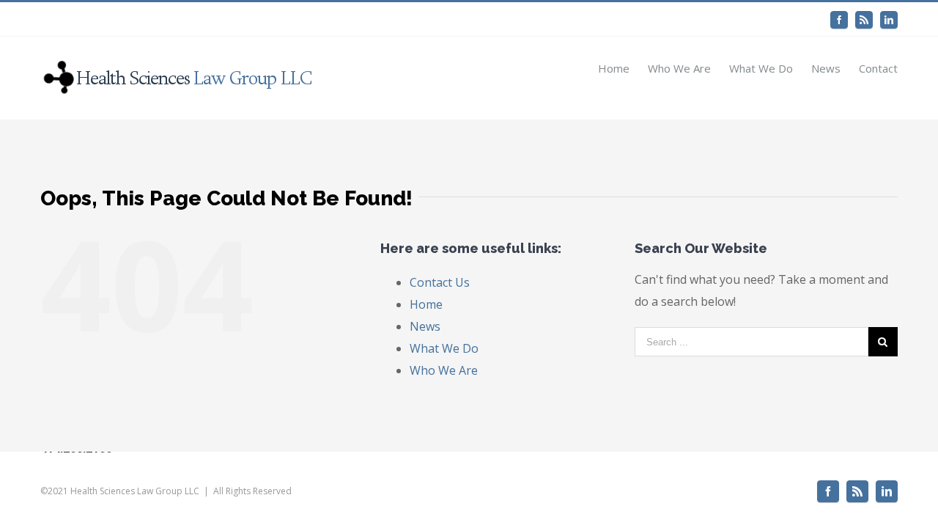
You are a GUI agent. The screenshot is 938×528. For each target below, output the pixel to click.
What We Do (444, 348)
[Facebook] (839, 20)
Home (426, 304)
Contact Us (440, 282)
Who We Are (444, 370)
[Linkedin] (889, 20)
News (425, 326)
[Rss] (864, 20)
